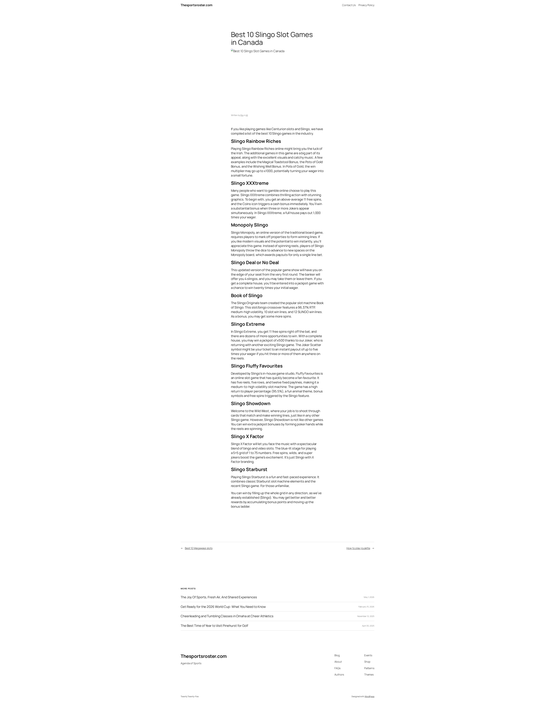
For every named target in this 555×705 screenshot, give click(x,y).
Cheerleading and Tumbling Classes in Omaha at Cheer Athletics (227, 616)
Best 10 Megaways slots (198, 548)
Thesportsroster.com (196, 5)
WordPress (369, 696)
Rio (241, 115)
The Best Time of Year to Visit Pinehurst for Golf (214, 626)
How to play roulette (358, 548)
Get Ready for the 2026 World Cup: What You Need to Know (223, 607)
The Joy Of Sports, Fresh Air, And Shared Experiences (219, 597)
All (247, 115)
